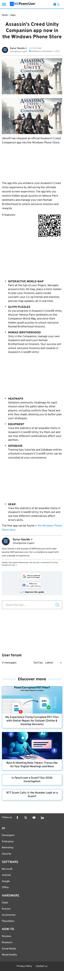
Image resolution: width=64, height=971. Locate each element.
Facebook (17, 817)
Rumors (6, 908)
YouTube (34, 817)
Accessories (9, 915)
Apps (13, 15)
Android (6, 875)
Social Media (9, 948)
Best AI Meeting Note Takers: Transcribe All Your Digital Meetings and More (32, 764)
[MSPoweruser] (22, 4)
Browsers (7, 942)
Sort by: (38, 663)
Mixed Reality (9, 954)
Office (5, 887)
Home (5, 15)
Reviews (6, 936)
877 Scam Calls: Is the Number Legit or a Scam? (32, 794)
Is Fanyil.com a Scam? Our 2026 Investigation (32, 779)
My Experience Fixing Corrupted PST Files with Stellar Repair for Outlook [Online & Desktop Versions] (32, 720)
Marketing (7, 847)
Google (6, 881)
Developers (8, 835)
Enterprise (8, 841)
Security (6, 853)
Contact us (41, 966)
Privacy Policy (24, 966)
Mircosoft (7, 869)
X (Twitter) (25, 817)
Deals (5, 902)
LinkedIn (42, 817)
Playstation (8, 921)
